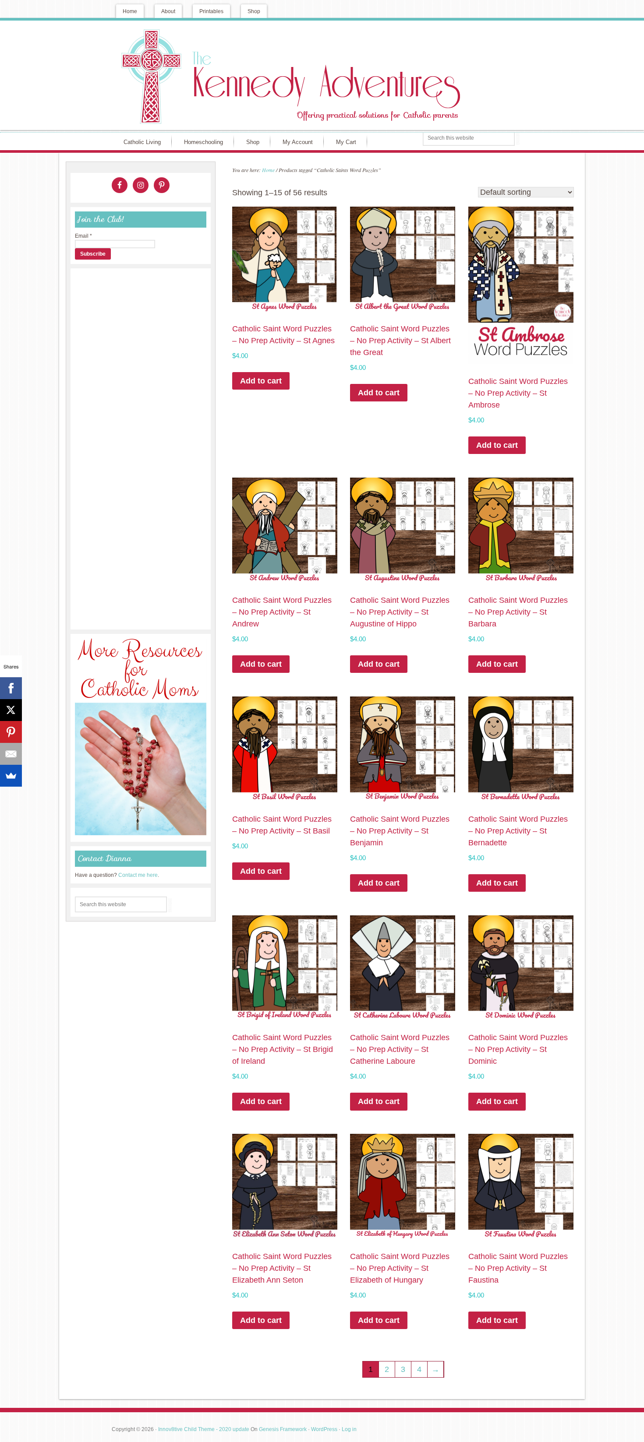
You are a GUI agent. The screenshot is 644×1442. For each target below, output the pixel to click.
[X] (11, 710)
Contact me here (138, 875)
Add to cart (261, 380)
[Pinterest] (11, 732)
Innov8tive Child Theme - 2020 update (203, 1429)
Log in (349, 1429)
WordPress (324, 1429)
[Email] (11, 754)
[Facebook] (11, 688)
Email (83, 236)
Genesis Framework (283, 1429)
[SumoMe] (11, 776)
